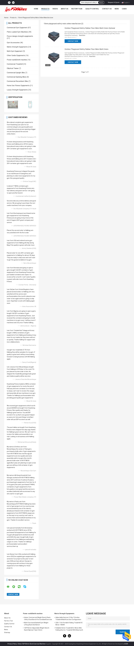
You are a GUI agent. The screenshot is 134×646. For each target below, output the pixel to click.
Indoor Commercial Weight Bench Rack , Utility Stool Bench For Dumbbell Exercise (38, 618)
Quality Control (92, 9)
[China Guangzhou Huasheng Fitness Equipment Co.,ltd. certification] (12, 104)
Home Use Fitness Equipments (18, 86)
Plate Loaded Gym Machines (17, 32)
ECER (126, 644)
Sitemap (7, 632)
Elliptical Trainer (13, 68)
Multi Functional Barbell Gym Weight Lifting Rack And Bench (36, 624)
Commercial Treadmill (15, 64)
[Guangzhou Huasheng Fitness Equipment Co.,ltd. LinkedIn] (13, 2)
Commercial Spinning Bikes (16, 77)
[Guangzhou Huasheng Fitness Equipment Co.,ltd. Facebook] (9, 2)
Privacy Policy (12, 644)
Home (36, 9)
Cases (124, 9)
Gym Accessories (13, 43)
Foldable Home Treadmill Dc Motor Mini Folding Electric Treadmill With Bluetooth (69, 629)
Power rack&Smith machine (17, 60)
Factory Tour (76, 9)
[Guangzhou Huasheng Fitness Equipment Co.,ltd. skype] (26, 587)
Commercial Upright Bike (16, 73)
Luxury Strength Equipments (17, 90)
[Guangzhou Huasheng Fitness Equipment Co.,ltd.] (15, 9)
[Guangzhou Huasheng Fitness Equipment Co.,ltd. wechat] (20, 587)
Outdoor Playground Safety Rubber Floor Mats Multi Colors (86, 49)
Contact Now (73, 41)
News (117, 9)
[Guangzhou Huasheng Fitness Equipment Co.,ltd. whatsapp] (15, 587)
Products (45, 9)
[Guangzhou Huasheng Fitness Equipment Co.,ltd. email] (9, 587)
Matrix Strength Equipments (17, 47)
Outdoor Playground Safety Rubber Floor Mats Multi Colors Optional (90, 28)
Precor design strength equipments (20, 36)
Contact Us (106, 9)
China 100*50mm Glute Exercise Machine (31, 644)
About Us (64, 9)
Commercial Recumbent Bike (17, 81)
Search (101, 2)
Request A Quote (113, 2)
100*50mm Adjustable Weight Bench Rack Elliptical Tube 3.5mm (36, 629)
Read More (82, 35)
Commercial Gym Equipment (17, 28)
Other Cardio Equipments (16, 55)
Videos (55, 9)
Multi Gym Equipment (15, 51)
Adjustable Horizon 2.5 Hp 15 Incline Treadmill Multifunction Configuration (68, 618)
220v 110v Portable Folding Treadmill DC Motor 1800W (69, 624)
